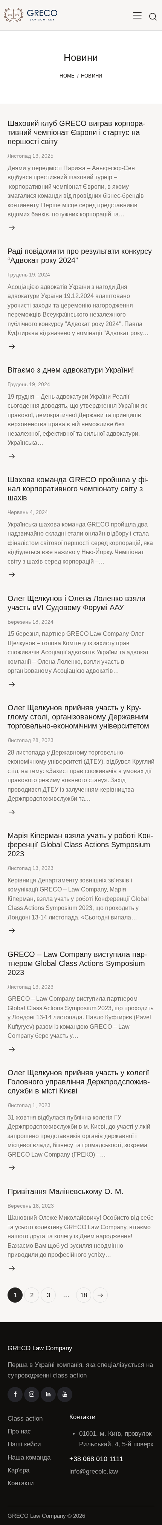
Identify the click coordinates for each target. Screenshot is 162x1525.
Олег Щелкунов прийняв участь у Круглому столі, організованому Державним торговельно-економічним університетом (78, 716)
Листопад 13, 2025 (30, 156)
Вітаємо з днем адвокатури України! (71, 370)
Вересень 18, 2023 (31, 1206)
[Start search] (153, 17)
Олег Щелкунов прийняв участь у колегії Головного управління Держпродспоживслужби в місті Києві (79, 1081)
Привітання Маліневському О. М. (66, 1191)
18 (85, 1293)
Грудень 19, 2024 (29, 275)
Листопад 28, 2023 (30, 740)
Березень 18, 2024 (30, 622)
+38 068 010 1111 (96, 1459)
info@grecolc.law (93, 1471)
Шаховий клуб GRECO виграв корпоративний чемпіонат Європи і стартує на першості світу (76, 132)
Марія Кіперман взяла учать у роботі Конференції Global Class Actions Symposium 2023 (80, 844)
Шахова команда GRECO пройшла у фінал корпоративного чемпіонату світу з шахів (78, 488)
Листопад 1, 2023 (29, 1105)
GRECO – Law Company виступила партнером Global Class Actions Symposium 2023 (77, 963)
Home (67, 76)
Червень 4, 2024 (28, 512)
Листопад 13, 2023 (30, 868)
